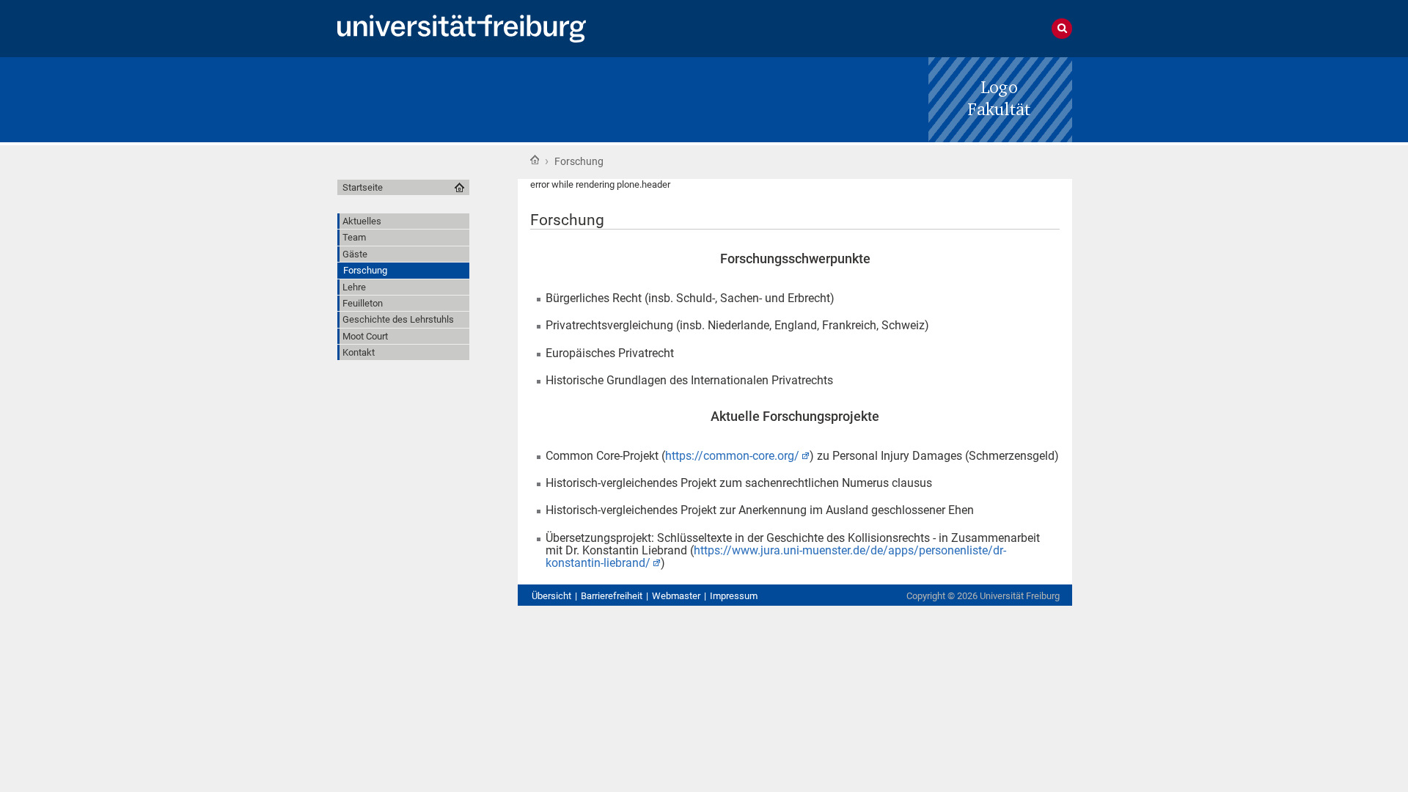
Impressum (734, 595)
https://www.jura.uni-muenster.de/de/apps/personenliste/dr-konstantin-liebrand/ (776, 556)
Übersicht (551, 595)
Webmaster (676, 595)
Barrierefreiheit (611, 595)
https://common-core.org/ (732, 456)
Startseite (534, 160)
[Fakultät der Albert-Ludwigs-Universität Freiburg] (1000, 99)
